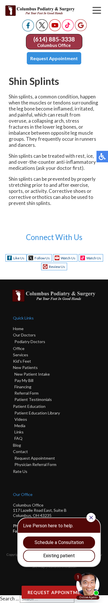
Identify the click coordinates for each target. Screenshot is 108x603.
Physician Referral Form (35, 464)
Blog (17, 445)
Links (19, 431)
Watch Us (68, 258)
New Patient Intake (32, 374)
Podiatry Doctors (29, 341)
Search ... (9, 599)
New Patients (25, 367)
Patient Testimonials (33, 399)
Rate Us (20, 471)
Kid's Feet (22, 361)
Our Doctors (24, 334)
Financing (22, 386)
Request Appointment (54, 58)
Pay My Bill (23, 380)
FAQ (18, 438)
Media (19, 425)
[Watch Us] (55, 29)
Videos (20, 419)
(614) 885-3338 (54, 39)
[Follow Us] (42, 29)
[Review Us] (81, 29)
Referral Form (26, 393)
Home (18, 328)
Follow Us (42, 258)
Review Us (57, 267)
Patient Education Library (37, 412)
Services (20, 354)
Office (18, 348)
